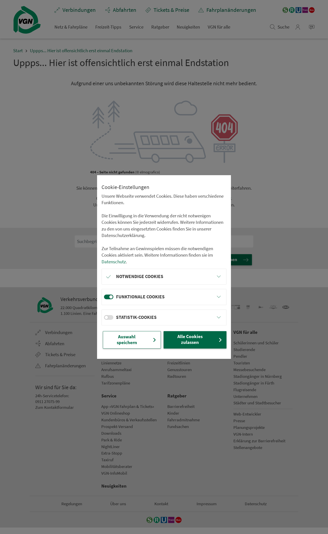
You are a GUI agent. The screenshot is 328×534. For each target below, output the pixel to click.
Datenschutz (114, 262)
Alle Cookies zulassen (190, 339)
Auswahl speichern (127, 339)
